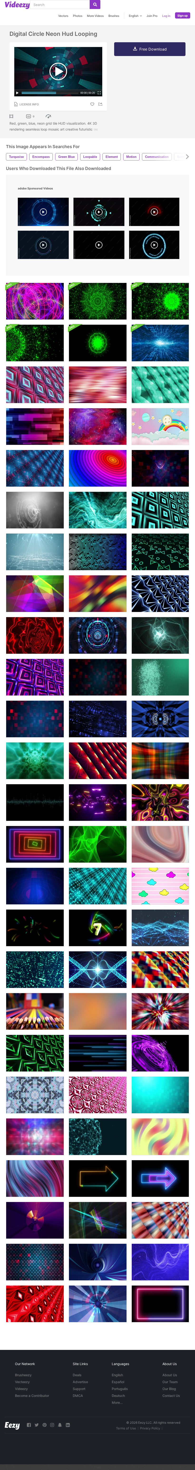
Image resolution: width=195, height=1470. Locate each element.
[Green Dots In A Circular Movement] (98, 301)
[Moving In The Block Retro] (98, 802)
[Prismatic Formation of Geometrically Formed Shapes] (35, 1094)
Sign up (182, 15)
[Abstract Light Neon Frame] (160, 1303)
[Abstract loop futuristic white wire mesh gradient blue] (160, 1262)
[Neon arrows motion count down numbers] (98, 927)
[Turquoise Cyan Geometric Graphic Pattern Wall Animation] (160, 384)
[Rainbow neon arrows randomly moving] (35, 927)
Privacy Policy (150, 1428)
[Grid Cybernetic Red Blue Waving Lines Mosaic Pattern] (160, 468)
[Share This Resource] (101, 104)
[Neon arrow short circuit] (98, 1178)
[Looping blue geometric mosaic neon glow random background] (160, 1094)
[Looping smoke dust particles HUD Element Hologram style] (35, 510)
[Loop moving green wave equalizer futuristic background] (35, 802)
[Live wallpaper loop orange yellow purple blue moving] (98, 1011)
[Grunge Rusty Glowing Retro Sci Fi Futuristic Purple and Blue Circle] (35, 1220)
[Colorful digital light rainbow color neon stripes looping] (160, 802)
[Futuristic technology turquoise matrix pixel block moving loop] (98, 886)
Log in (166, 16)
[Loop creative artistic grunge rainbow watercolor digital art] (98, 426)
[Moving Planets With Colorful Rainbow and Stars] (160, 426)
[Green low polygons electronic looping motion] (160, 551)
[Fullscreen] (99, 93)
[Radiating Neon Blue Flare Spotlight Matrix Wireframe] (98, 969)
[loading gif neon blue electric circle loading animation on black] (154, 246)
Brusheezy (23, 1375)
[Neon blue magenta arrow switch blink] (160, 1178)
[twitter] (36, 1425)
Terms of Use (126, 1428)
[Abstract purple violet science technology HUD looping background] (160, 1053)
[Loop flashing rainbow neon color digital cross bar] (160, 760)
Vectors (63, 16)
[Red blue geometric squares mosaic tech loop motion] (98, 677)
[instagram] (52, 1425)
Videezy (21, 1389)
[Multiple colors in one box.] (35, 844)
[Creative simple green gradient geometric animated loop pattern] (35, 1053)
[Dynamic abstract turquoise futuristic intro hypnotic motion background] (98, 510)
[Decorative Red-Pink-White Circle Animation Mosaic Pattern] (98, 1094)
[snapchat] (60, 1425)
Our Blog (169, 1389)
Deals (77, 1375)
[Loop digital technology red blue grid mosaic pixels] (35, 468)
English (117, 1375)
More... (117, 1402)
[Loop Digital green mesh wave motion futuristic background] (98, 844)
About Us (169, 1375)
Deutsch (118, 1396)
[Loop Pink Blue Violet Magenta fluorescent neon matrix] (35, 677)
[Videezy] (17, 5)
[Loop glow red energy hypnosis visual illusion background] (35, 635)
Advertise (80, 1382)
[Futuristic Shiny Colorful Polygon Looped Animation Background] (35, 593)
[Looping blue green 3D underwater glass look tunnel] (35, 760)
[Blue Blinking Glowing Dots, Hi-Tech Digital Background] (98, 718)
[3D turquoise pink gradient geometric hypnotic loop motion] (35, 384)
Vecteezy (22, 1382)
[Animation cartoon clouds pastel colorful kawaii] (160, 886)
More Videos (95, 16)
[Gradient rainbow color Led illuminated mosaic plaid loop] (160, 1220)
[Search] (95, 4)
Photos (77, 16)
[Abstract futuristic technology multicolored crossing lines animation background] (98, 1220)
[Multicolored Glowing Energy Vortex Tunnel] (160, 1011)
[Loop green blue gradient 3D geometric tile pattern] (160, 510)
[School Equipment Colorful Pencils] (35, 1011)
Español (118, 1382)
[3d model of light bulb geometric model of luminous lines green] (160, 677)
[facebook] (29, 1425)
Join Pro (151, 16)
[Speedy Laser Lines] (98, 1053)
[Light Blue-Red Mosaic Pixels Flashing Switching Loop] (35, 718)
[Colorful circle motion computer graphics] (98, 468)
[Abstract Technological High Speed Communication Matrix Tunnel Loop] (98, 635)
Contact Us (171, 1396)
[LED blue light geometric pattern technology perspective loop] (160, 593)
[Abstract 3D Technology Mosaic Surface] (35, 1303)
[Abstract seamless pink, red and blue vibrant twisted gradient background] (35, 1178)
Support (79, 1389)
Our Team (170, 1382)
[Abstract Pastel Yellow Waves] (160, 1136)
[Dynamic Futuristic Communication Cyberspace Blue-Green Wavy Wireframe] (160, 635)
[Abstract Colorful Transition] (35, 426)
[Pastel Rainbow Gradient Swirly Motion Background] (160, 844)
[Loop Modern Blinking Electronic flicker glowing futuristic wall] (35, 1262)
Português (120, 1389)
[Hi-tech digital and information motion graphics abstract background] (160, 343)
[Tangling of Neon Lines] (35, 301)
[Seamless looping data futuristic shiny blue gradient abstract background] (98, 551)
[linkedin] (68, 1425)
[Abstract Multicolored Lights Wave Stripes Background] (98, 593)
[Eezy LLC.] (12, 1425)
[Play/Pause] (17, 93)
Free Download (153, 49)
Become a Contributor (32, 1396)
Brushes (113, 16)
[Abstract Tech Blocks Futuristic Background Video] (35, 969)
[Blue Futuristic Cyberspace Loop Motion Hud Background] (35, 886)
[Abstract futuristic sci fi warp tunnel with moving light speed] (98, 1262)
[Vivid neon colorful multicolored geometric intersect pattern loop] (160, 969)
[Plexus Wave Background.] (35, 551)
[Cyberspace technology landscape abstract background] (160, 927)
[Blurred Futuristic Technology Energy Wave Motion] (35, 1136)
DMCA (78, 1396)
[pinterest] (44, 1425)
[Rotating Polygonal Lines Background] (98, 1136)
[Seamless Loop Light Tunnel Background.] (98, 1303)
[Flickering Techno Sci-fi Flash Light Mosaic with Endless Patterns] (98, 760)
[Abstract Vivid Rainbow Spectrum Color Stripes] (98, 384)
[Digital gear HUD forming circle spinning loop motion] (160, 718)
